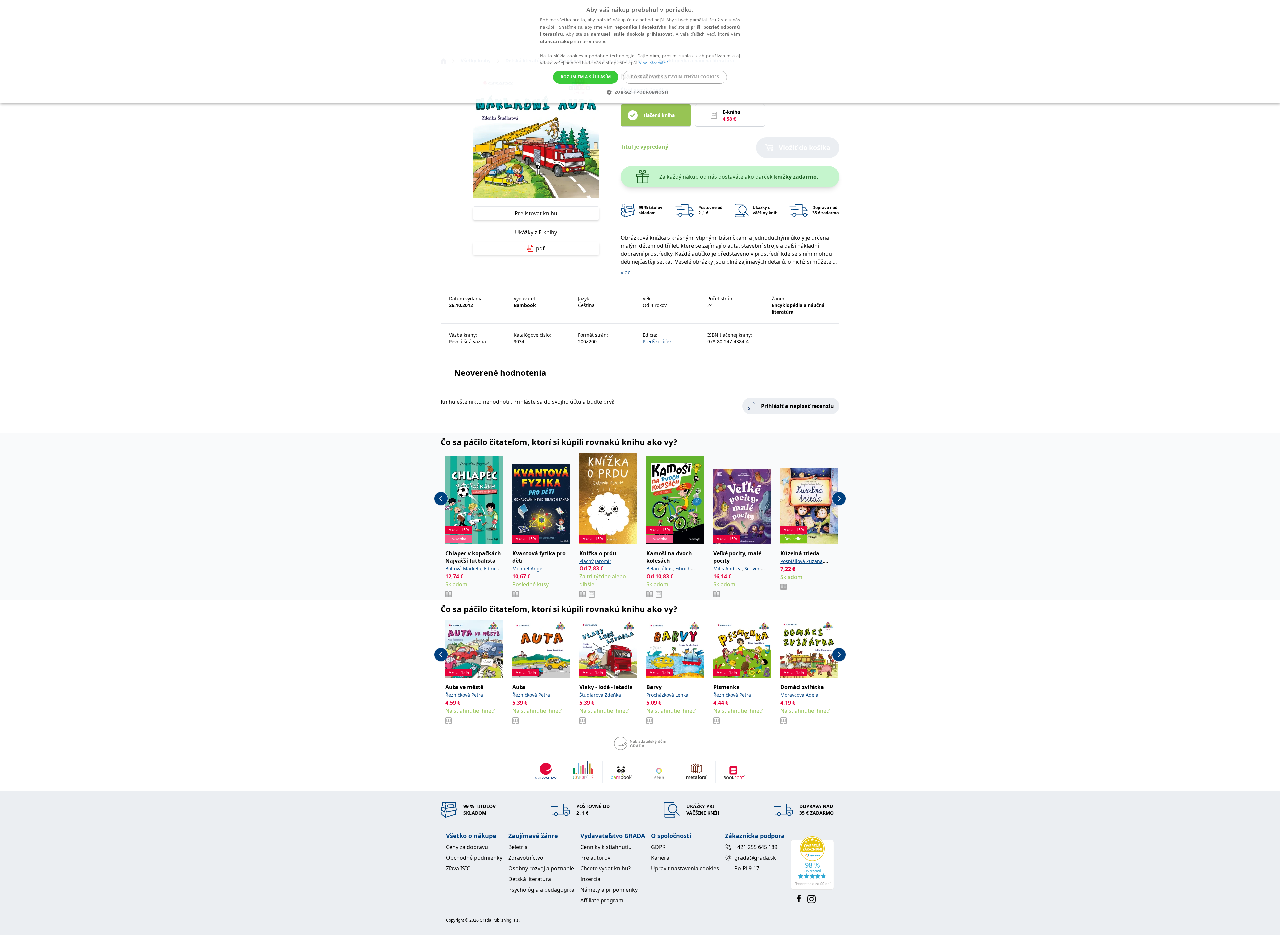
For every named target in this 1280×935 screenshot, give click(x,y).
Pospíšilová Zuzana (801, 561)
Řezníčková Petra (464, 695)
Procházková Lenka (667, 695)
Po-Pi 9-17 (746, 868)
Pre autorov (595, 857)
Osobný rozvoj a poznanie (541, 868)
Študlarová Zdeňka (600, 695)
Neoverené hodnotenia (500, 372)
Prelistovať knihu (536, 213)
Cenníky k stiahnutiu (606, 847)
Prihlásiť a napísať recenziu (797, 406)
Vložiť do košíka (804, 147)
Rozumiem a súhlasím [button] (586, 77)
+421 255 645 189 (755, 847)
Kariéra (660, 857)
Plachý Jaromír (595, 561)
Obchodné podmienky (474, 857)
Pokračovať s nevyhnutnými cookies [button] (675, 77)
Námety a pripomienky (609, 889)
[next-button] (839, 499)
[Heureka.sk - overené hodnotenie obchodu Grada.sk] (812, 863)
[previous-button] (441, 499)
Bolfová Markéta (463, 568)
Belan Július (659, 568)
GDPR (658, 847)
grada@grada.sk (755, 857)
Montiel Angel (528, 568)
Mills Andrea (727, 568)
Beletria (518, 847)
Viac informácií (653, 63)
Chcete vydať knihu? (605, 868)
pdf (540, 248)
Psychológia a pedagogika (541, 889)
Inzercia (590, 879)
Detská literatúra (529, 879)
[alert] (640, 51)
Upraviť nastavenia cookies (685, 868)
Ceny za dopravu (467, 847)
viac (625, 272)
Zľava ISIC (458, 868)
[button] (640, 92)
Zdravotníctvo (525, 857)
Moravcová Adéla (799, 695)
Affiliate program (601, 900)
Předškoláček (657, 341)
